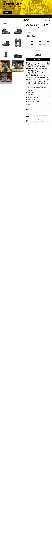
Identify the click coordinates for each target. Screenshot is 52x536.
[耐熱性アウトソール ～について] (49, 96)
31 (48, 45)
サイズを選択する (38, 59)
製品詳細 (28, 109)
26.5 (40, 42)
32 (28, 48)
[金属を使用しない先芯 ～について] (49, 99)
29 (36, 45)
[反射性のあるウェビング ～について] (49, 103)
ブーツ (9, 23)
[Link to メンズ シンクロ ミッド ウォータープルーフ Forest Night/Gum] (33, 35)
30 (44, 45)
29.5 (40, 45)
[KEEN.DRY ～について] (49, 90)
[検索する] (45, 20)
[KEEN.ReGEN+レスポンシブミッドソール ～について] (49, 89)
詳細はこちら (8, 12)
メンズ (4, 23)
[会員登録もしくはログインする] (47, 20)
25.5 (32, 42)
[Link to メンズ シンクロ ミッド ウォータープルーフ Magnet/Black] (28, 35)
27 (44, 42)
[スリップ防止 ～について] (49, 94)
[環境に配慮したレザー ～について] (49, 104)
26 (36, 42)
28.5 (32, 45)
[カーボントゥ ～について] (49, 92)
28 (28, 45)
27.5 (48, 42)
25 (28, 42)
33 (32, 48)
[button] (49, 20)
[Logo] (26, 20)
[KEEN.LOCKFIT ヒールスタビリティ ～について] (49, 101)
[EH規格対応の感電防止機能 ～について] (49, 97)
